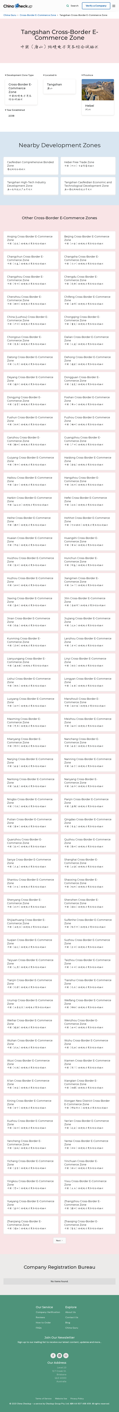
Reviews (40, 1317)
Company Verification (48, 1312)
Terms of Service (43, 1398)
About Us (70, 1312)
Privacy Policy (77, 1398)
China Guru (9, 15)
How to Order (43, 1322)
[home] (18, 5)
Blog (67, 1322)
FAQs (39, 1327)
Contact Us (71, 1317)
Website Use (61, 1398)
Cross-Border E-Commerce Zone (38, 15)
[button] (114, 6)
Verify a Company (96, 5)
